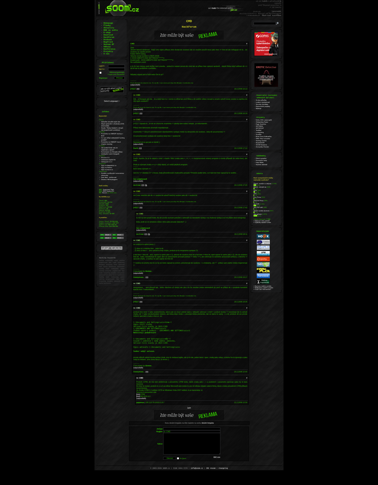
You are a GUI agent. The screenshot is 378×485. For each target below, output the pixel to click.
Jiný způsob (258, 214)
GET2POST (260, 128)
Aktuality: (102, 132)
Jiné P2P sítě (258, 207)
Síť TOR (256, 204)
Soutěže (258, 134)
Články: (101, 120)
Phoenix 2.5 (105, 157)
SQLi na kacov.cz (107, 169)
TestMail (258, 130)
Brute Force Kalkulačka (264, 136)
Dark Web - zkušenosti (108, 177)
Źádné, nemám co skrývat (262, 183)
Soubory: (102, 155)
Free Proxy (257, 197)
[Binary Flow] (263, 272)
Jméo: (160, 429)
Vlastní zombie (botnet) (261, 211)
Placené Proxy (258, 200)
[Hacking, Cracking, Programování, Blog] (263, 283)
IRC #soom (210, 468)
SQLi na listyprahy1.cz (108, 165)
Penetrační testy (261, 160)
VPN (255, 190)
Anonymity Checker (262, 147)
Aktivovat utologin (117, 72)
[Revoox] (263, 277)
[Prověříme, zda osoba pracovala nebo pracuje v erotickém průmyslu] (266, 86)
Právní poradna (261, 158)
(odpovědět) (135, 85)
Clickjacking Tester (262, 122)
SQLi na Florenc (106, 167)
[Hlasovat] (255, 185)
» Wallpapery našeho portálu (263, 287)
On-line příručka (261, 100)
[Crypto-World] (263, 244)
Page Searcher (261, 124)
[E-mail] (138, 89)
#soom (104, 193)
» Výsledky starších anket (262, 222)
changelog (223, 468)
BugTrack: (102, 163)
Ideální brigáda (208, 423)
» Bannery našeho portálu (262, 286)
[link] (138, 394)
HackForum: (103, 171)
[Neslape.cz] (263, 249)
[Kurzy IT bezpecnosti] (266, 55)
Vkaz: (160, 444)
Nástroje (258, 108)
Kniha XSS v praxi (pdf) (264, 120)
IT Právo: (102, 146)
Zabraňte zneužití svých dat (110, 122)
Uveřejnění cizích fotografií (110, 154)
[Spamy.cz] (263, 260)
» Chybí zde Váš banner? (262, 289)
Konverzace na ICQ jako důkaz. (112, 152)
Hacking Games (261, 140)
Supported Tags (108, 189)
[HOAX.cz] (263, 238)
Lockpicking (260, 132)
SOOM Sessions (261, 145)
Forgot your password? (116, 74)
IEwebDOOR (260, 143)
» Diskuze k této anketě (262, 221)
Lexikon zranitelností (263, 102)
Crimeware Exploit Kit (108, 159)
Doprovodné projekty (263, 106)
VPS (255, 194)
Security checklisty (262, 104)
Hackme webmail (261, 164)
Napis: (159, 432)
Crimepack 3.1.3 (106, 162)
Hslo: (102, 69)
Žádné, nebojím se (260, 187)
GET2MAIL (259, 126)
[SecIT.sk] (263, 266)
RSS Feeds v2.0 (108, 191)
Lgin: (102, 66)
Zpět (189, 408)
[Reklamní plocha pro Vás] (189, 419)
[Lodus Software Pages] (263, 255)
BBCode (217, 457)
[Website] (146, 185)
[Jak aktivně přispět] (112, 92)
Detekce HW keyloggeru (109, 179)
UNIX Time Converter (263, 138)
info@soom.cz (197, 468)
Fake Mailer (260, 162)
